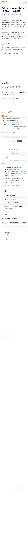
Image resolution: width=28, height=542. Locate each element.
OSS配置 (5, 83)
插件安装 (5, 44)
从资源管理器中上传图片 (11, 199)
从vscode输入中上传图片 (11, 202)
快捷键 (4, 215)
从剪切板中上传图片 (10, 195)
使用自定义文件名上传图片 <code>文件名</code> (14, 207)
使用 (4, 191)
